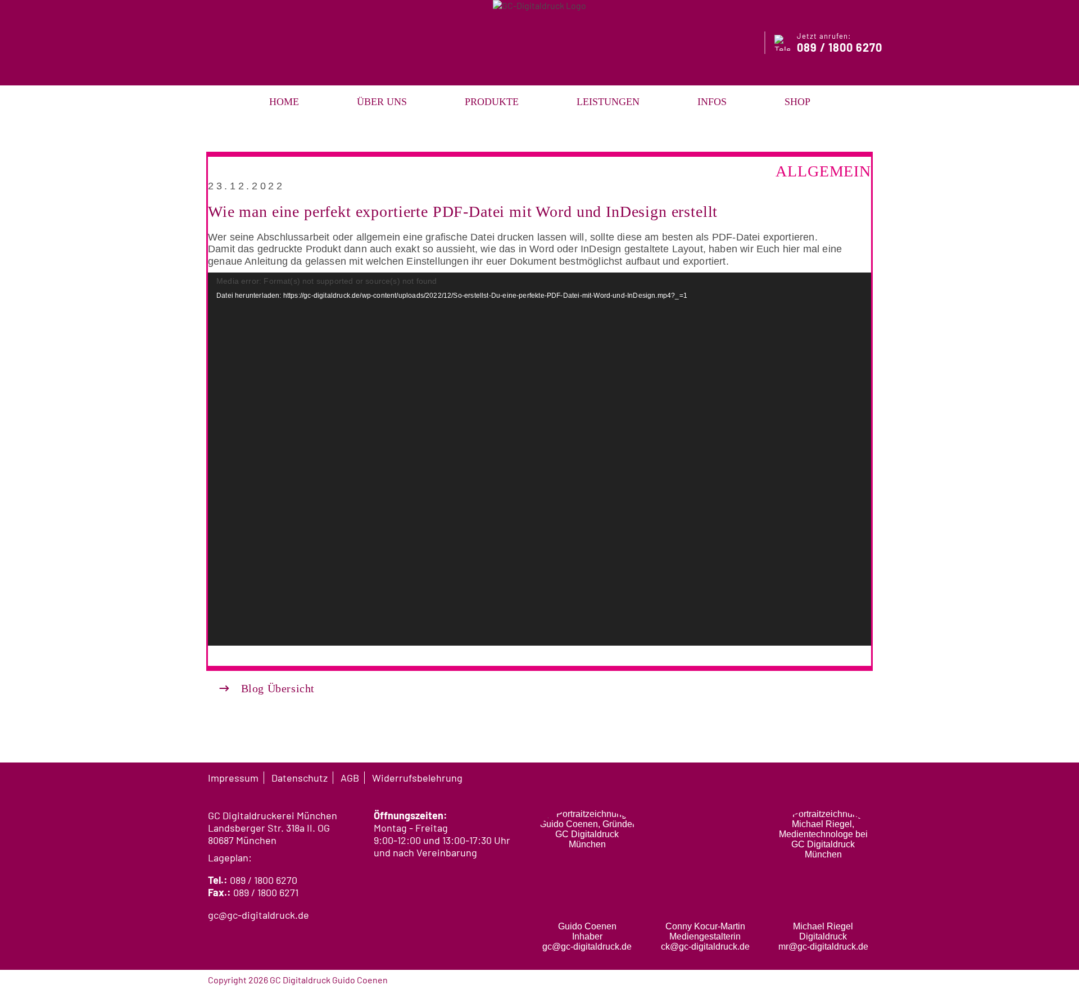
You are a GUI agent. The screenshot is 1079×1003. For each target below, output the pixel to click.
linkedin (865, 777)
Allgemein (823, 171)
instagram (844, 777)
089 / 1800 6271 (265, 892)
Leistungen (608, 101)
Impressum (233, 777)
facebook (822, 777)
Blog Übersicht (267, 688)
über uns (382, 101)
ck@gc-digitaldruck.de (705, 946)
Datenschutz (299, 777)
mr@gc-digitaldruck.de (823, 946)
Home (284, 101)
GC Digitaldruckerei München (272, 815)
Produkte (492, 101)
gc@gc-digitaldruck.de (258, 915)
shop (797, 101)
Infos (712, 101)
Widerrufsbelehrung (417, 777)
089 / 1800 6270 (263, 880)
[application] (539, 459)
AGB (350, 777)
